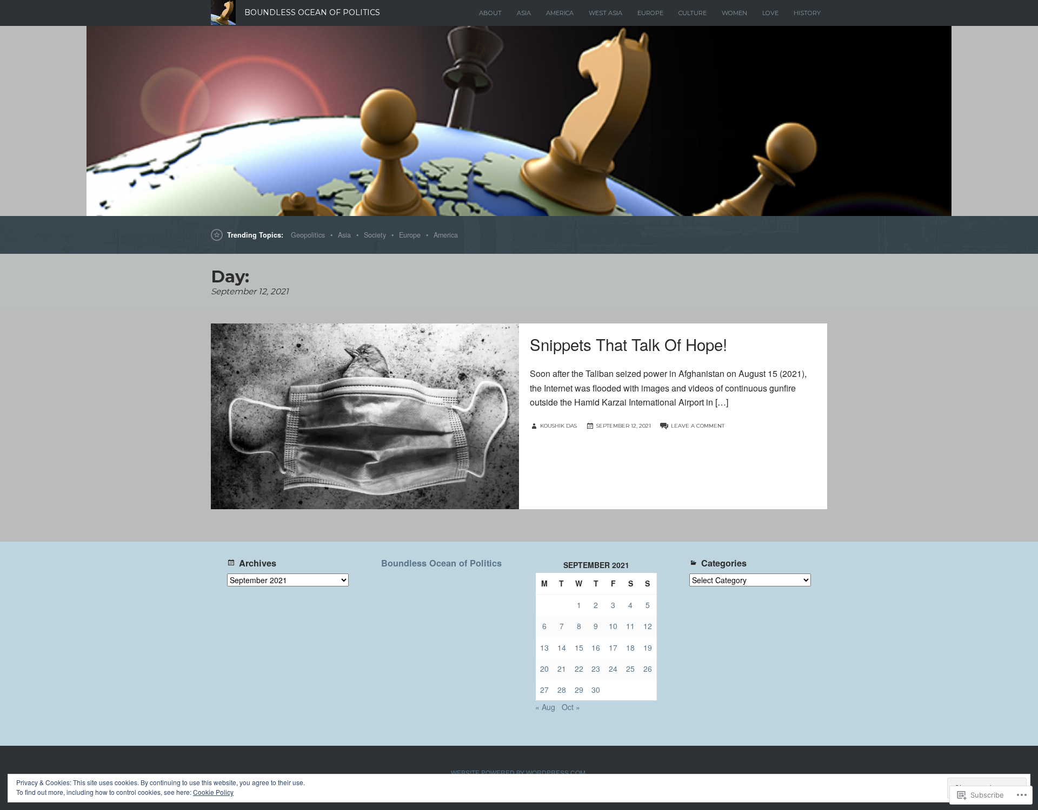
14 (561, 647)
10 (613, 625)
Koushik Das (558, 426)
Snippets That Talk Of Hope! (628, 344)
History (807, 13)
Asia (524, 13)
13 (544, 647)
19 (647, 647)
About (490, 13)
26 (647, 668)
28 (561, 689)
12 (647, 625)
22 (579, 668)
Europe (650, 13)
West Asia (605, 13)
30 (595, 689)
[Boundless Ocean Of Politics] (519, 121)
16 (595, 647)
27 (544, 689)
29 (579, 689)
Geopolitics (308, 235)
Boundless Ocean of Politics (441, 563)
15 (579, 647)
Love (770, 13)
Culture (692, 13)
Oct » (571, 706)
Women (734, 13)
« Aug (545, 706)
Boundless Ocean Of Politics (312, 12)
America (560, 13)
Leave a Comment (697, 426)
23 (595, 668)
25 (630, 668)
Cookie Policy (213, 791)
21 (561, 668)
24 (613, 668)
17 (613, 647)
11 (630, 625)
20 (544, 668)
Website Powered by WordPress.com (518, 772)
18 (630, 647)
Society (375, 235)
